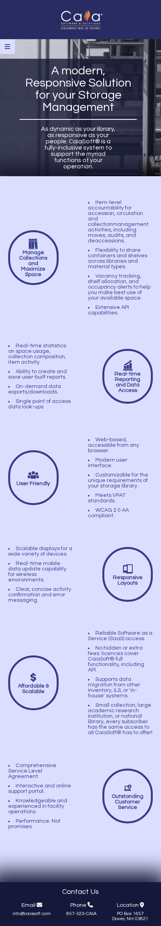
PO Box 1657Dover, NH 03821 (130, 916)
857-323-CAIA (81, 913)
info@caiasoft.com (32, 913)
